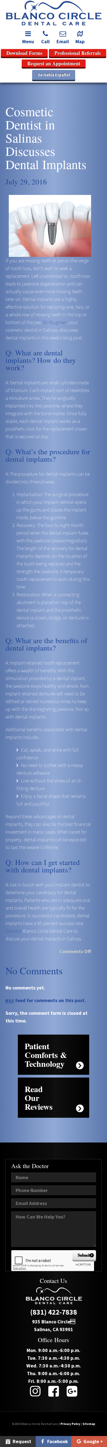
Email (63, 41)
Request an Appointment (53, 63)
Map (80, 41)
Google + (92, 1441)
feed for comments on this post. (45, 1000)
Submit (84, 1255)
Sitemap (89, 1424)
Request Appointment (17, 1442)
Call (45, 41)
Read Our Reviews (39, 1098)
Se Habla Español (54, 74)
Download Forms (24, 52)
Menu (28, 41)
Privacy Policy (70, 1424)
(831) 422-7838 (53, 1312)
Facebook (57, 1441)
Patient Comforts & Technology (46, 1055)
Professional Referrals (77, 52)
